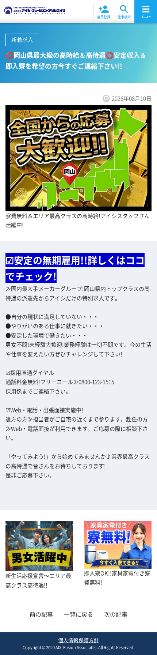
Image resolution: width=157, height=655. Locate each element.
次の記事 (115, 614)
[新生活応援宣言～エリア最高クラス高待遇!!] (39, 566)
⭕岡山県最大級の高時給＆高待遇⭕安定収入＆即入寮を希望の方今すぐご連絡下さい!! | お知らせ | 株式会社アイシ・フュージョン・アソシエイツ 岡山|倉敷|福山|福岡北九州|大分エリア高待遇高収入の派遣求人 (35, 11)
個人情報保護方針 (78, 640)
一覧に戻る (78, 614)
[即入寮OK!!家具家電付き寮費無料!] (118, 564)
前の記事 (41, 614)
